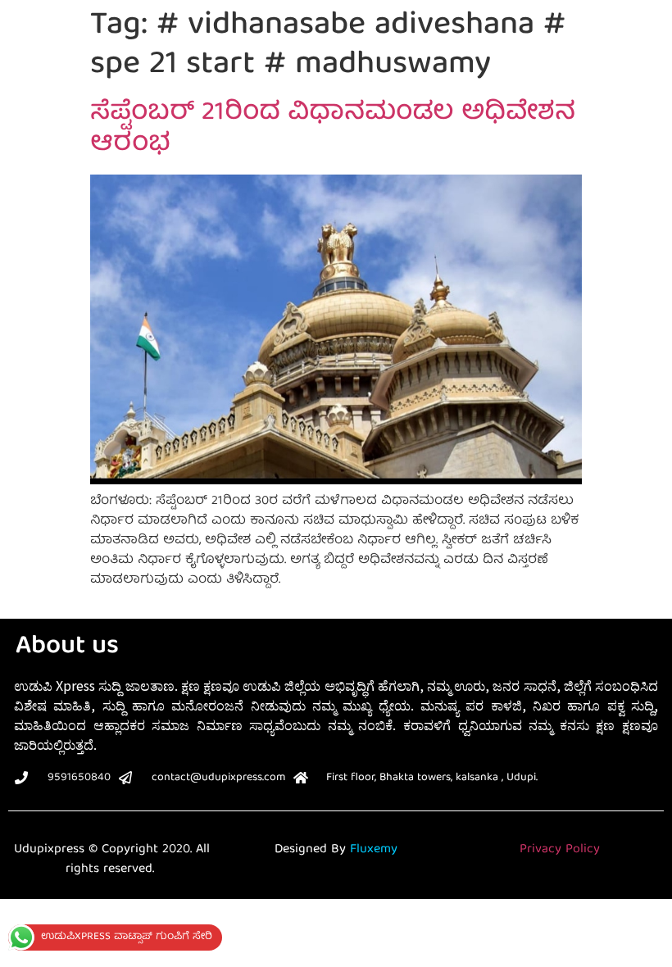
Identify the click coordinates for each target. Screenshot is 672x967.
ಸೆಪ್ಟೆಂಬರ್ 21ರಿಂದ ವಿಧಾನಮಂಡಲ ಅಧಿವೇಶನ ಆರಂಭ (332, 129)
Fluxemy (373, 849)
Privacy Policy (560, 849)
